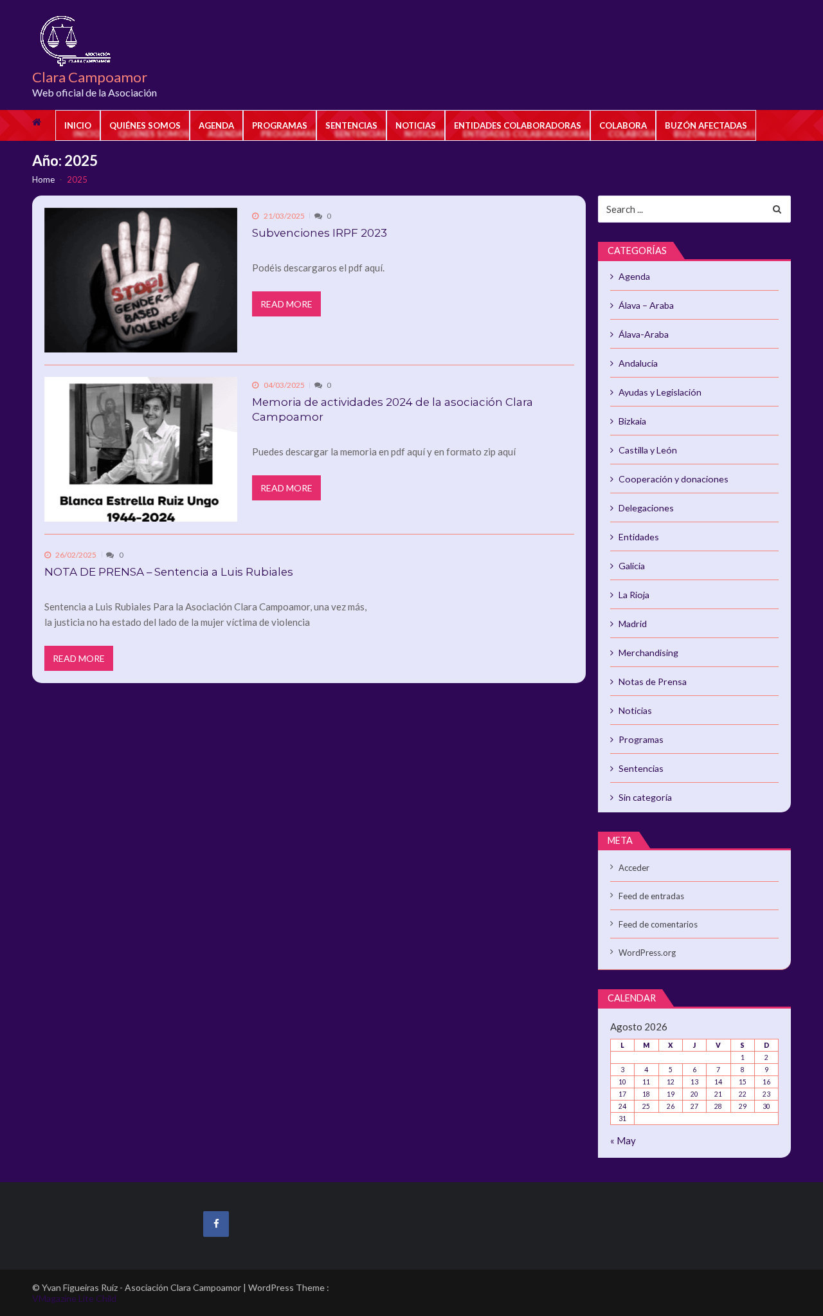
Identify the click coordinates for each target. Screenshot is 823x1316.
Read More (286, 303)
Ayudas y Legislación (660, 392)
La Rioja (634, 594)
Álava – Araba (646, 305)
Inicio (77, 125)
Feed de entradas (651, 896)
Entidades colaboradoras (517, 125)
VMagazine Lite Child (74, 1298)
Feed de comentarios (658, 924)
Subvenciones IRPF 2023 (319, 232)
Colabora (623, 125)
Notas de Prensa (653, 681)
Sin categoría (645, 797)
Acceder (634, 868)
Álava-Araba (644, 334)
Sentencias (351, 125)
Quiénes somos (145, 125)
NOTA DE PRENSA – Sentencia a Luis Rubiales (168, 571)
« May (623, 1140)
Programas (279, 125)
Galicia (632, 565)
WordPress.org (647, 952)
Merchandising (648, 652)
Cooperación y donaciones (673, 478)
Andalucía (638, 363)
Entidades (639, 536)
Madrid (633, 623)
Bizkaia (632, 421)
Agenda (216, 125)
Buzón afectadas (706, 125)
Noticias (415, 125)
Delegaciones (646, 507)
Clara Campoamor (89, 77)
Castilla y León (648, 449)
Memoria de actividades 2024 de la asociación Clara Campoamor (392, 409)
